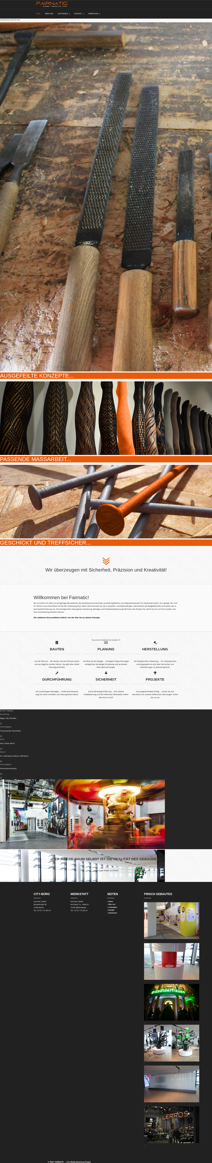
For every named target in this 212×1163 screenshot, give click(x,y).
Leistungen (63, 14)
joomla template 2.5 (113, 640)
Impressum (93, 14)
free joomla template (99, 640)
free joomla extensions (152, 901)
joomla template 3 (166, 901)
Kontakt (78, 14)
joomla (2, 20)
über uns (49, 14)
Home (38, 14)
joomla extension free (12, 20)
